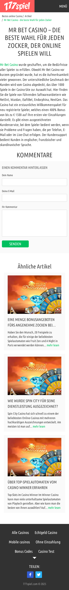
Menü (63, 6)
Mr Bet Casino (9, 64)
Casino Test (46, 551)
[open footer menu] (34, 558)
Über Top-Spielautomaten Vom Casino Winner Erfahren (32, 485)
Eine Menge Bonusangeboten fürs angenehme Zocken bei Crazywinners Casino (31, 322)
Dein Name (7, 175)
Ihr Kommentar (9, 206)
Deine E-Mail (8, 191)
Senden (15, 244)
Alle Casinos (20, 532)
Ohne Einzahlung (48, 542)
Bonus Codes (24, 551)
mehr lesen (53, 345)
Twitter (38, 574)
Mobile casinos (19, 542)
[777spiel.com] (17, 6)
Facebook (30, 574)
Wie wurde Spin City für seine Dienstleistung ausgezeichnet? (33, 404)
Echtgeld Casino (46, 532)
